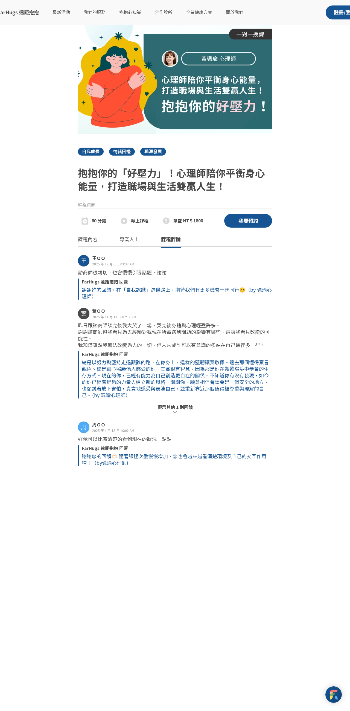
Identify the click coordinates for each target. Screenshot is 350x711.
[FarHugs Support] (333, 694)
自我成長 (91, 151)
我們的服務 (95, 12)
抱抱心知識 (130, 12)
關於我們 (234, 12)
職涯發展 (153, 151)
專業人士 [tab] (129, 239)
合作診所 (163, 12)
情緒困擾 (122, 151)
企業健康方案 (199, 12)
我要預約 (248, 220)
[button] (175, 277)
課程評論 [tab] (171, 239)
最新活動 (61, 12)
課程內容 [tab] (88, 239)
